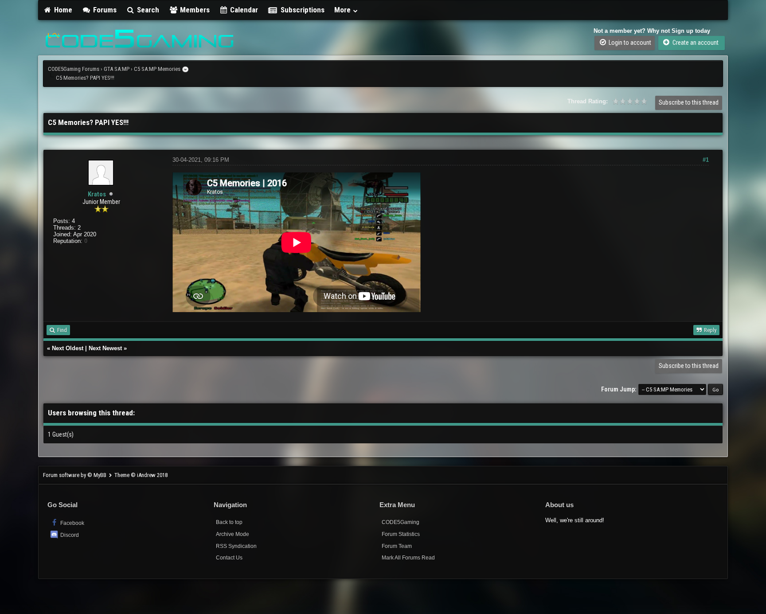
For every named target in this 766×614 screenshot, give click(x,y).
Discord (69, 535)
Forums (104, 9)
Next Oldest (67, 348)
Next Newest (105, 348)
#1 (706, 159)
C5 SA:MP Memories (157, 69)
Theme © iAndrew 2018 (141, 475)
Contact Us (229, 558)
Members (194, 9)
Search (147, 9)
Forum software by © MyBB (75, 475)
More (343, 9)
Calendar (243, 9)
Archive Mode (232, 534)
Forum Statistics (401, 534)
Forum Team (397, 546)
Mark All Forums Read (408, 558)
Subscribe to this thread (689, 102)
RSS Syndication (236, 546)
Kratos (97, 194)
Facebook (71, 523)
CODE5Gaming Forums (73, 69)
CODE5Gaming (400, 522)
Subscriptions (302, 9)
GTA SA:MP (116, 69)
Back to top (229, 522)
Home (62, 9)
